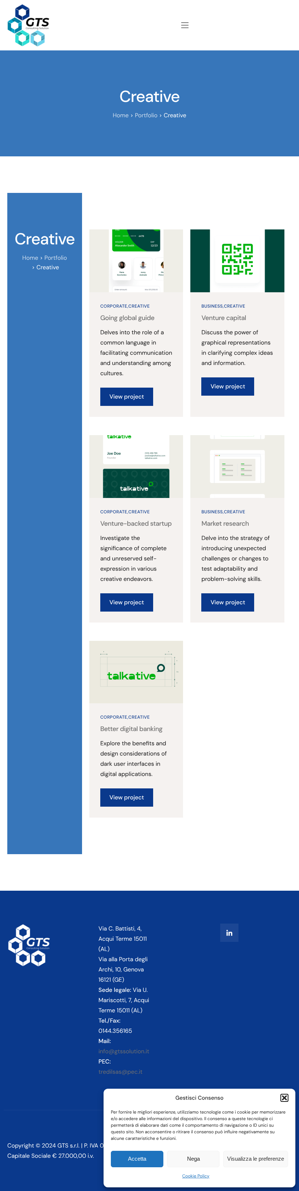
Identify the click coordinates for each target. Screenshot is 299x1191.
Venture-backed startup (136, 523)
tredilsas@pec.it (120, 1072)
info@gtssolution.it (123, 1051)
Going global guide (127, 317)
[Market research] (237, 466)
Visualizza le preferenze (255, 1159)
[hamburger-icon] (185, 25)
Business (212, 306)
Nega (193, 1159)
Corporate (113, 306)
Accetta (137, 1159)
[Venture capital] (237, 260)
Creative (139, 306)
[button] (284, 1097)
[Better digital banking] (136, 671)
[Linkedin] (229, 933)
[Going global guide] (136, 260)
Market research (225, 523)
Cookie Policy (196, 1176)
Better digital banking (131, 728)
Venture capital (223, 317)
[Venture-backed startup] (136, 466)
